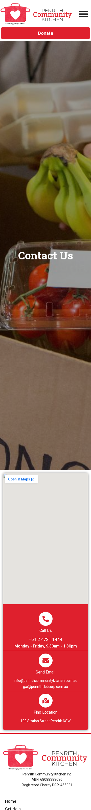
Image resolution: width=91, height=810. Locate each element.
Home (10, 801)
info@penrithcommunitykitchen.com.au (45, 681)
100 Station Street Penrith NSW (45, 721)
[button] (83, 13)
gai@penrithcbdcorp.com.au (45, 687)
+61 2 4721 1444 (45, 639)
